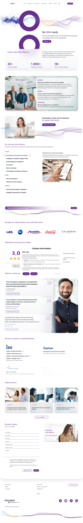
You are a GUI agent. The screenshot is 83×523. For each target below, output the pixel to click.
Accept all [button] (26, 273)
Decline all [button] (34, 273)
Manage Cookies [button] (58, 273)
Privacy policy (41, 268)
